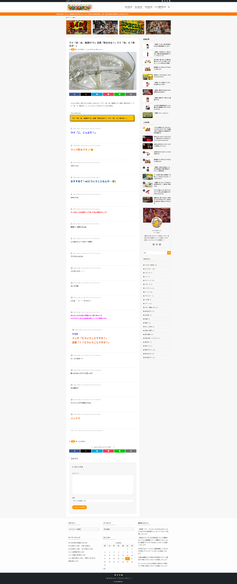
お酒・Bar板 (85, 546)
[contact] (169, 1)
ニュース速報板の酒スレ (76, 552)
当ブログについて (111, 578)
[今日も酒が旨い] (79, 7)
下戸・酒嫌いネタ (151, 307)
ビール (148, 292)
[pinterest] (162, 1)
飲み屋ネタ (150, 357)
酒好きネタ (150, 350)
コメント (75, 473)
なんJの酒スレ (81, 49)
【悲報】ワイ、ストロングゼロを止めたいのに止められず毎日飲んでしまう (153, 530)
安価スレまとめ (90, 558)
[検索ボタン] (169, 7)
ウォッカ (148, 273)
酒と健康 (149, 334)
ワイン (148, 303)
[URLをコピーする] (130, 94)
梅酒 (73, 49)
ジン (147, 276)
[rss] (167, 1)
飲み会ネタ (149, 354)
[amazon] (165, 1)
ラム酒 (148, 300)
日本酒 (148, 315)
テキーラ (148, 284)
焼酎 (147, 323)
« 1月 (104, 569)
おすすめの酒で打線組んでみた (77, 543)
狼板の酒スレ (73, 561)
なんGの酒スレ (74, 549)
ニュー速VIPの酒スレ (75, 558)
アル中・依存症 (151, 265)
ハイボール (149, 288)
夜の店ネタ (149, 311)
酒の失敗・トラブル (152, 338)
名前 (73, 498)
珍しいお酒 (149, 327)
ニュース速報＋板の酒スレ (76, 555)
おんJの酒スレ (73, 546)
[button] (74, 94)
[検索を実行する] (169, 253)
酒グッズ (148, 346)
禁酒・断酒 (149, 330)
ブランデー (149, 296)
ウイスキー (150, 269)
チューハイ (149, 280)
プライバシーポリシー (124, 578)
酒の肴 (148, 342)
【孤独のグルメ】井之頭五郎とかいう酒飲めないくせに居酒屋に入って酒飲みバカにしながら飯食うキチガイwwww (153, 539)
